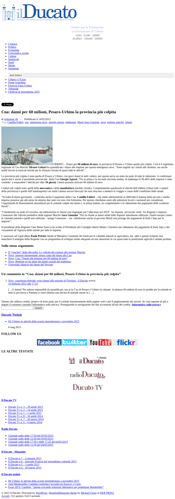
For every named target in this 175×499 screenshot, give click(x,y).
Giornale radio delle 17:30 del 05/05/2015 (30, 435)
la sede (87, 34)
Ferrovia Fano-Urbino (20, 85)
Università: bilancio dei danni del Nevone (30, 264)
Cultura (12, 56)
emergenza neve (38, 122)
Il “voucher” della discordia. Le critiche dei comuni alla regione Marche (46, 252)
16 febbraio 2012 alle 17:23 (23, 283)
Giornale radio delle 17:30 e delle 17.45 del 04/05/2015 (38, 441)
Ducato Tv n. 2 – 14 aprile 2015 (25, 410)
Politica (12, 47)
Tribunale (13, 88)
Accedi (5, 496)
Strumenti (13, 68)
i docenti (88, 38)
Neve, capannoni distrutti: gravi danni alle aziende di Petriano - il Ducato (48, 280)
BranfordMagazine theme (63, 492)
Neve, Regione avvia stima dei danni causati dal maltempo (39, 261)
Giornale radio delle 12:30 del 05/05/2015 (30, 438)
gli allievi (77, 38)
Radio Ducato (9, 428)
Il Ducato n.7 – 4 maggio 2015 (24, 458)
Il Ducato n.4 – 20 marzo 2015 (24, 467)
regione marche (115, 122)
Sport (11, 62)
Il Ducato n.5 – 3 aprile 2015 (23, 464)
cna (27, 122)
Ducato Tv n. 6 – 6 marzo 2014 (25, 422)
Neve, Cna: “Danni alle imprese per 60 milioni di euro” (38, 258)
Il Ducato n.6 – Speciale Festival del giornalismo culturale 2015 (42, 461)
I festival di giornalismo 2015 (24, 91)
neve (103, 122)
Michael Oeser (89, 492)
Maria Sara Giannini (88, 122)
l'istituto (99, 38)
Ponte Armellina (17, 82)
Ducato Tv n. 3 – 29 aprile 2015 (25, 406)
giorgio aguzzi (56, 122)
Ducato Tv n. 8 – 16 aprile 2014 (25, 416)
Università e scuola (18, 53)
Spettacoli (13, 59)
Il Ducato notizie (10, 474)
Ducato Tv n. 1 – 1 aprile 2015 (25, 413)
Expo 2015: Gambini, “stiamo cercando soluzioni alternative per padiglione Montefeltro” (56, 487)
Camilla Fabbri (15, 122)
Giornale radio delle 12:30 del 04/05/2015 (30, 444)
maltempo (70, 122)
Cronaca (12, 43)
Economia (13, 50)
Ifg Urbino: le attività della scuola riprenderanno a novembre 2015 (43, 321)
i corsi (79, 34)
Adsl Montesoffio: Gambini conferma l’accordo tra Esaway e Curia (44, 484)
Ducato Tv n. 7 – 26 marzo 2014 (26, 419)
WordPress (41, 492)
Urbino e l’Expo (17, 79)
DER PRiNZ (107, 492)
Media (11, 65)
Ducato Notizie (11, 314)
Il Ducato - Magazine (13, 451)
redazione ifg (11, 119)
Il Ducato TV (9, 400)
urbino (128, 122)
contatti (96, 34)
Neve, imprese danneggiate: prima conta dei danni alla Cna (40, 255)
